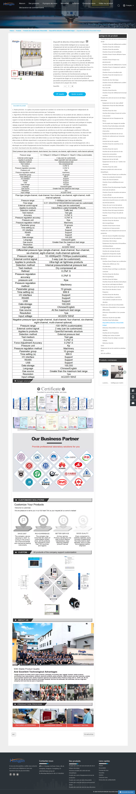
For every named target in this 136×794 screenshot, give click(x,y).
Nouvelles (65, 3)
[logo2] (23, 760)
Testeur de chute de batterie (110, 179)
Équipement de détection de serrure (113, 134)
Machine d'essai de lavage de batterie (113, 210)
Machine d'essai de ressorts (110, 149)
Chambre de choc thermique (110, 80)
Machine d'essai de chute (110, 110)
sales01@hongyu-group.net (47, 771)
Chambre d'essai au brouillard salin (112, 72)
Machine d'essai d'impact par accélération (114, 174)
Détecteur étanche (108, 343)
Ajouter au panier (77, 94)
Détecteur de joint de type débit (111, 317)
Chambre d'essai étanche (109, 90)
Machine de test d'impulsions (111, 333)
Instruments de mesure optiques (112, 248)
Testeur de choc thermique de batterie (113, 208)
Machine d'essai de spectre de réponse (113, 287)
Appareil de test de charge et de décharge (114, 218)
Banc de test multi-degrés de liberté (113, 284)
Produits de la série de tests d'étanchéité (112, 305)
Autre (102, 346)
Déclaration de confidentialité (31, 7)
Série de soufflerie (106, 353)
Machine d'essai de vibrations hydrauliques (114, 282)
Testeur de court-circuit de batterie (112, 205)
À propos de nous (50, 3)
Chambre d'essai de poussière (111, 49)
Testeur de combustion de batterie (112, 177)
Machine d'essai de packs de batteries (113, 197)
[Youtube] (17, 774)
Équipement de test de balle (110, 159)
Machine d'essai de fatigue (110, 279)
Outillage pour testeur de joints (111, 335)
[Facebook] (10, 774)
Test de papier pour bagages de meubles (114, 123)
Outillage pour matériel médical (112, 383)
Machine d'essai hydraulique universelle (114, 126)
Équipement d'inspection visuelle (112, 254)
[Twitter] (14, 774)
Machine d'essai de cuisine (110, 167)
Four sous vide (106, 88)
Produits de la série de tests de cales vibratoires (82, 787)
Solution (75, 3)
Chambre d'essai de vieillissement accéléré (114, 44)
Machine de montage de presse (111, 251)
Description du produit (19, 106)
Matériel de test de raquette (110, 141)
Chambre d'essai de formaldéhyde (112, 52)
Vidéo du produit (106, 3)
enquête (61, 94)
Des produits (34, 3)
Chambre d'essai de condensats (111, 47)
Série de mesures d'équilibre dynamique (114, 236)
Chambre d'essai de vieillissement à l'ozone (114, 65)
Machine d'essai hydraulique (110, 320)
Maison (22, 3)
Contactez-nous (89, 3)
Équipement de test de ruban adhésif (113, 103)
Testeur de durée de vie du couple (112, 156)
